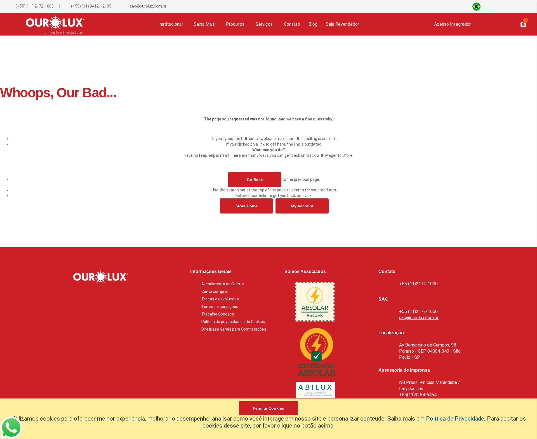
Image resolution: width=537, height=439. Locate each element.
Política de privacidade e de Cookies (233, 321)
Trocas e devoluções (220, 299)
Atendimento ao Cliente (222, 284)
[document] (268, 418)
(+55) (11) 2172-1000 (35, 6)
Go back (255, 179)
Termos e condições (219, 306)
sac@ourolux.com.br (147, 6)
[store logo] (52, 24)
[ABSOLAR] (315, 302)
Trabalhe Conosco (217, 314)
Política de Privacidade (455, 418)
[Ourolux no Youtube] (523, 6)
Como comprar (214, 291)
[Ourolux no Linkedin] (506, 6)
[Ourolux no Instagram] (516, 6)
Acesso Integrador (452, 24)
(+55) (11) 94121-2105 (90, 6)
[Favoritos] (500, 24)
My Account (302, 206)
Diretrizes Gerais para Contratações (233, 329)
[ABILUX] (315, 391)
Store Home (246, 206)
